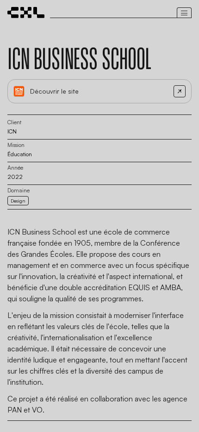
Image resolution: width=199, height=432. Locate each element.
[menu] (184, 9)
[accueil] (25, 12)
